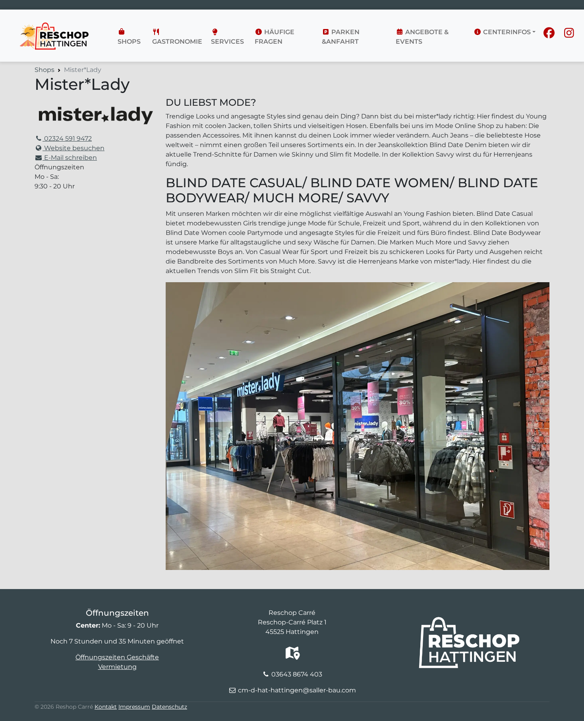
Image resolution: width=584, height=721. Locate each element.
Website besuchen (73, 148)
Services (227, 41)
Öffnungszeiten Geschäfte (117, 657)
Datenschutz (169, 706)
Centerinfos (506, 32)
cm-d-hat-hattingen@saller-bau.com (297, 690)
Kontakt (106, 706)
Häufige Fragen (274, 36)
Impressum (134, 706)
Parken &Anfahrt (341, 36)
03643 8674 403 (296, 674)
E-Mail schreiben (70, 157)
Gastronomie (177, 41)
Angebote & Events (422, 36)
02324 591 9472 (67, 138)
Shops (129, 41)
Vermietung (117, 667)
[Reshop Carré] (56, 22)
